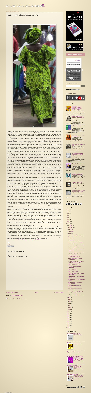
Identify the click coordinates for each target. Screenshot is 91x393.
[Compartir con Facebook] (12, 246)
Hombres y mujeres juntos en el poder (76, 234)
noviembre (70, 227)
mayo (69, 301)
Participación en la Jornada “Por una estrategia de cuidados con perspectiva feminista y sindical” (78, 369)
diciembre (70, 225)
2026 (68, 209)
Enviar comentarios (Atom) (17, 295)
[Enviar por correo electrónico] (8, 246)
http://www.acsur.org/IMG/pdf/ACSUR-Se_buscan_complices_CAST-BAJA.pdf (24, 239)
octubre (70, 229)
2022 (68, 217)
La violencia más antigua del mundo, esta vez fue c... (75, 242)
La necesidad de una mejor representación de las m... (74, 256)
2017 (68, 313)
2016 (68, 315)
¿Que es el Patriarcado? (77, 182)
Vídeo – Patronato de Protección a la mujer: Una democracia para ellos (74, 353)
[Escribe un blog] (9, 246)
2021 (68, 219)
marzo (69, 305)
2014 (68, 319)
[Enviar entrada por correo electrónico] (8, 242)
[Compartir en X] (11, 246)
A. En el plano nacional (73, 271)
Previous (65, 70)
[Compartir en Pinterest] (13, 246)
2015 (68, 317)
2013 (68, 321)
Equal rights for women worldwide (75, 356)
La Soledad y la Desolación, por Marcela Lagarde (78, 136)
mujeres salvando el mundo (73, 333)
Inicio (36, 292)
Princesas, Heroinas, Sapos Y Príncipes (76, 245)
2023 (68, 215)
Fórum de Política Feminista (73, 351)
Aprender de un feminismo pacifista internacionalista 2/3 (78, 117)
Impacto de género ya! (72, 365)
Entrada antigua (58, 292)
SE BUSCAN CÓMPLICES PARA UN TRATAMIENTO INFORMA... (76, 262)
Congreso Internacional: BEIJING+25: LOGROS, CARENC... (76, 292)
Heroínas (69, 342)
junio (69, 299)
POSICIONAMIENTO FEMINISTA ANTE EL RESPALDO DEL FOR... (76, 252)
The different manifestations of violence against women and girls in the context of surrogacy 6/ (79, 359)
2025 (68, 211)
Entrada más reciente (12, 292)
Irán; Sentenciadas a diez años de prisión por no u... (75, 289)
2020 (68, 221)
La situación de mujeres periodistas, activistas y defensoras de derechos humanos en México (77, 108)
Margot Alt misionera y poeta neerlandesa (78, 344)
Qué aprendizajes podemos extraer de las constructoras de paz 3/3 (78, 154)
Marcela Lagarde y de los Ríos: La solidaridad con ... (75, 259)
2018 (68, 311)
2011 (68, 325)
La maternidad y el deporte (73, 247)
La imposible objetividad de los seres (75, 294)
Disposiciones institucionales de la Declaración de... (75, 286)
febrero (70, 307)
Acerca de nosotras (8, 392)
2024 (68, 213)
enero (69, 309)
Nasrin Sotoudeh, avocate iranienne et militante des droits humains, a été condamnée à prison (79, 377)
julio (69, 297)
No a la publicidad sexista (73, 240)
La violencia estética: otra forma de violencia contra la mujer (78, 191)
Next (82, 70)
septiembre (70, 231)
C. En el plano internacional (73, 264)
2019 (68, 223)
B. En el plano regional (72, 269)
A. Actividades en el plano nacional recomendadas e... (75, 283)
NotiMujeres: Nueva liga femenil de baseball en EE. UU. (78, 126)
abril (69, 303)
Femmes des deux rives (72, 374)
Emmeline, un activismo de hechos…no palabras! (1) (77, 174)
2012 (68, 323)
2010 (68, 327)
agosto (69, 233)
